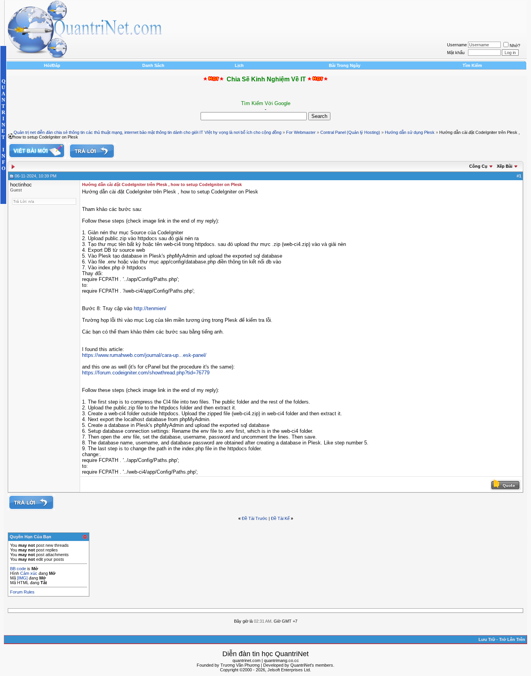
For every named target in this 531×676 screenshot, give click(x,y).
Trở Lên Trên (512, 639)
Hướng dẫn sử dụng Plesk (410, 132)
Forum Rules (22, 592)
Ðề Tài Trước (254, 518)
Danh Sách (153, 65)
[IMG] (22, 578)
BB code (18, 568)
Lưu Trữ (487, 639)
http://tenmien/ (150, 308)
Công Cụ (478, 166)
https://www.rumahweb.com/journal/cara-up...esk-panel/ (144, 355)
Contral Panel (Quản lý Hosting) (350, 132)
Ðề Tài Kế (280, 518)
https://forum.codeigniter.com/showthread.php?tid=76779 (146, 373)
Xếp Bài (504, 166)
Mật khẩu (456, 52)
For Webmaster (301, 132)
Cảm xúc (28, 573)
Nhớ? (515, 45)
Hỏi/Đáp (52, 65)
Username (457, 44)
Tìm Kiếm (472, 65)
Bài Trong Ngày (344, 65)
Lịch (239, 65)
